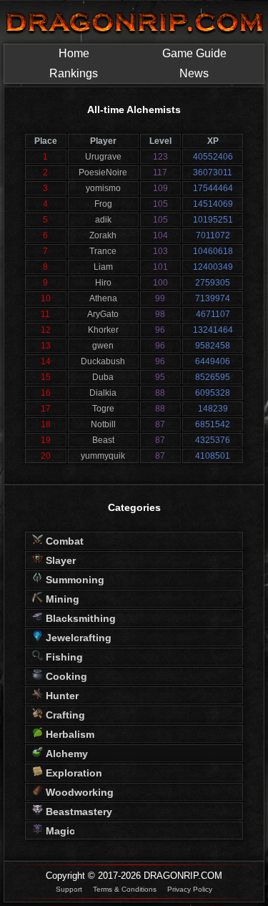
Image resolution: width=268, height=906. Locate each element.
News (194, 73)
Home (74, 53)
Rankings (73, 73)
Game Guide (194, 53)
